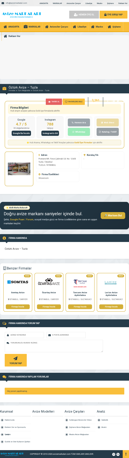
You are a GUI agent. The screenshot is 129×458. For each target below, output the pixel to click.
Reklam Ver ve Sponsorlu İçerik (15, 428)
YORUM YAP (16, 363)
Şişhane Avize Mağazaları (79, 427)
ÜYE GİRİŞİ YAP (115, 14)
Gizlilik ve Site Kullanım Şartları (17, 442)
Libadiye (88, 3)
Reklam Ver (122, 3)
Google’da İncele (21, 133)
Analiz (104, 427)
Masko (99, 3)
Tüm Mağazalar (24, 90)
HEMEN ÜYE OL (86, 14)
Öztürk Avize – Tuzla (41, 90)
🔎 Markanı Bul (113, 215)
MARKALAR (57, 3)
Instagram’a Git (50, 133)
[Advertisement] (64, 63)
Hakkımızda (9, 420)
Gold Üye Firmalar (83, 142)
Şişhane (110, 3)
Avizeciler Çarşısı (74, 3)
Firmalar (12, 90)
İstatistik (104, 420)
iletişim (8, 434)
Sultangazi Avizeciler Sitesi (80, 420)
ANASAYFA (44, 3)
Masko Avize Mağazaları (79, 434)
